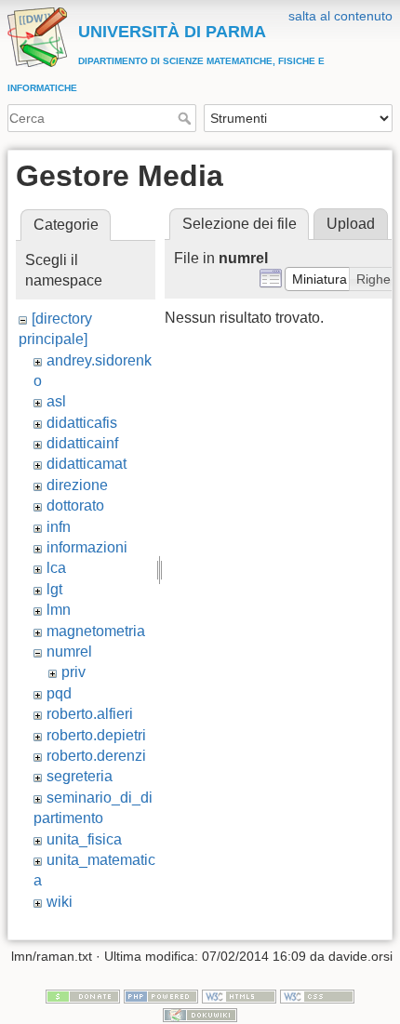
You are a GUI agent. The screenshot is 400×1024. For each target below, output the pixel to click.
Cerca (186, 118)
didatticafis (82, 423)
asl (56, 401)
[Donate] (83, 995)
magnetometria (96, 631)
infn (59, 527)
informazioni (87, 547)
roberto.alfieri (90, 714)
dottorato (75, 505)
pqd (59, 693)
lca (56, 568)
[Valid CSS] (317, 995)
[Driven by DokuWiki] (200, 1013)
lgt (54, 589)
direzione (77, 485)
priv (73, 672)
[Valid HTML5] (239, 995)
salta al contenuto (340, 15)
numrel (69, 651)
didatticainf (82, 443)
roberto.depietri (96, 735)
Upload (351, 224)
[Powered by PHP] (161, 995)
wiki (60, 902)
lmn (59, 610)
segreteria (80, 776)
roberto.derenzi (96, 756)
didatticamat (87, 464)
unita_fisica (84, 839)
